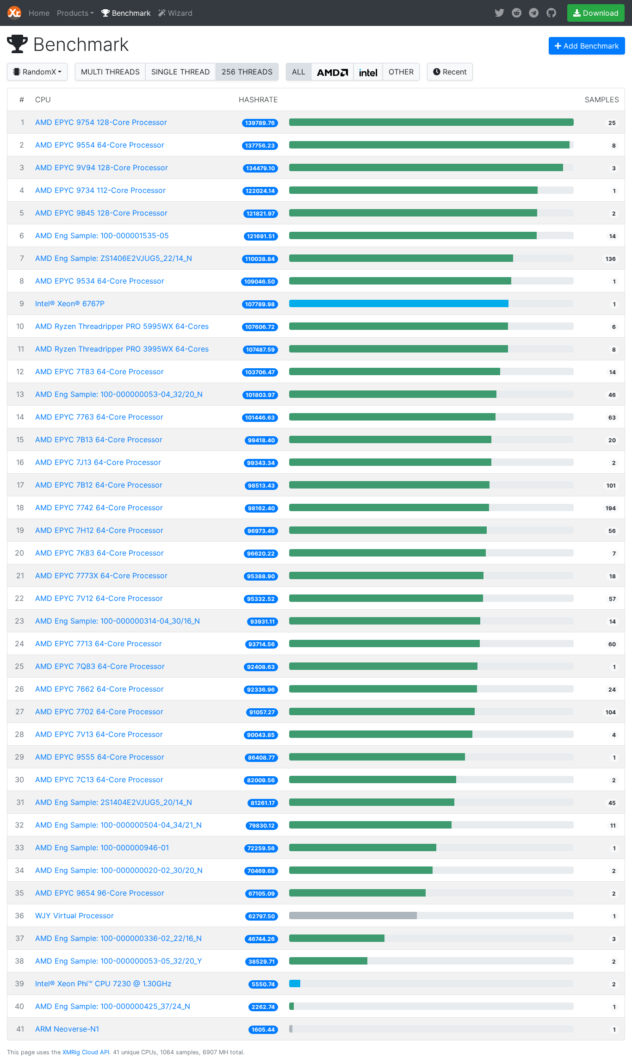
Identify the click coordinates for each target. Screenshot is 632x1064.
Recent (453, 71)
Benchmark (130, 13)
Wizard (179, 13)
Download (600, 13)
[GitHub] (551, 13)
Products (72, 13)
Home (39, 13)
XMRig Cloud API (85, 1052)
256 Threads (247, 71)
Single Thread (180, 71)
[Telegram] (533, 13)
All (298, 71)
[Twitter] (499, 13)
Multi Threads (110, 71)
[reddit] (516, 13)
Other (401, 71)
